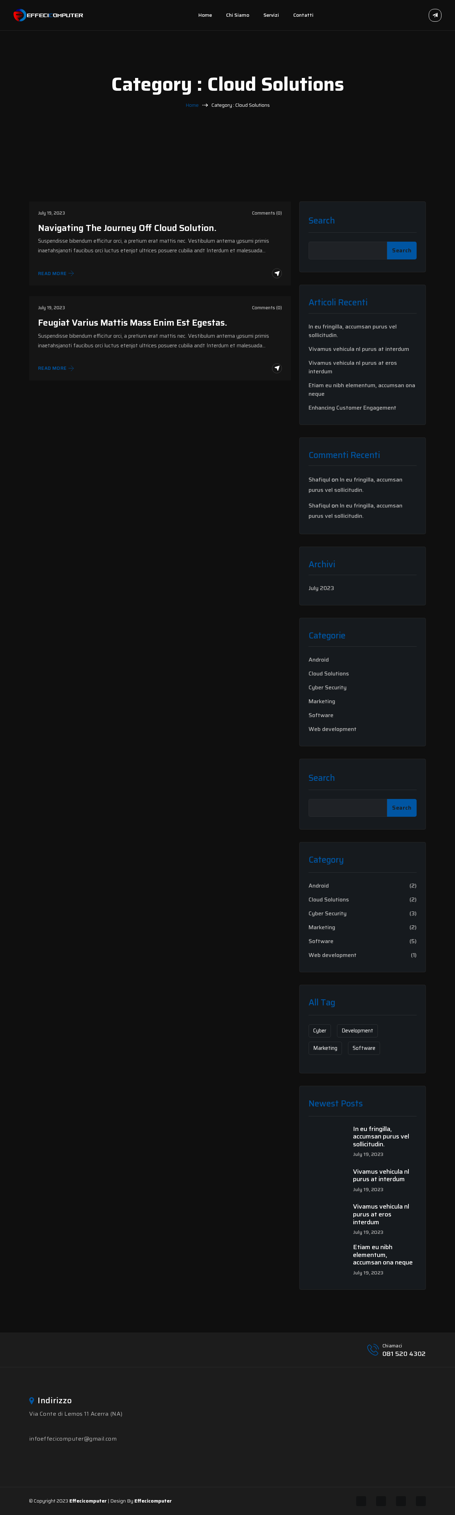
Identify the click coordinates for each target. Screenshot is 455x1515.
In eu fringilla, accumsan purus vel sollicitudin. (353, 331)
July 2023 (321, 588)
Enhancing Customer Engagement (352, 408)
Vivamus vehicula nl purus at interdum (359, 349)
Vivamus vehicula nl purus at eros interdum (353, 367)
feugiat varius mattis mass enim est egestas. (132, 323)
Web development (333, 729)
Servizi (271, 15)
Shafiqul (319, 479)
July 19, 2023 (51, 213)
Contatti (303, 15)
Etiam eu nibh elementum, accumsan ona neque (362, 389)
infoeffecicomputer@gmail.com (73, 1438)
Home (205, 15)
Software (321, 715)
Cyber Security (328, 687)
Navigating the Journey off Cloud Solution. (127, 228)
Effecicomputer (88, 1501)
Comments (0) (267, 213)
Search (322, 220)
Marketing (322, 701)
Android (319, 660)
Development (357, 1030)
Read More (52, 273)
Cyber (319, 1030)
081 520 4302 (404, 1354)
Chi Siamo (237, 15)
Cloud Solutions (329, 673)
